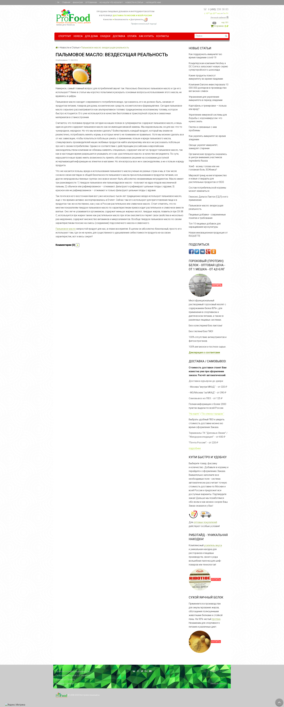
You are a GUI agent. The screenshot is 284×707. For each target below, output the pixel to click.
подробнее (195, 448)
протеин (216, 619)
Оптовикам (91, 2)
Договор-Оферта (65, 679)
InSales (224, 694)
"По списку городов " (212, 413)
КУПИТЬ (216, 579)
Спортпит (64, 36)
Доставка (119, 36)
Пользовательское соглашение (73, 675)
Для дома (91, 36)
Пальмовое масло (66, 228)
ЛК (58, 2)
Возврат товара (64, 683)
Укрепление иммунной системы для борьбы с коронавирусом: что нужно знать (208, 118)
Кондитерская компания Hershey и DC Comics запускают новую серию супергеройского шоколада (208, 66)
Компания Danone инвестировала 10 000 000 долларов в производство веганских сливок (208, 88)
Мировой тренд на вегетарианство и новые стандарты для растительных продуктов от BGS (208, 178)
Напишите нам (153, 2)
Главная (66, 2)
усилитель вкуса (213, 545)
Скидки (105, 36)
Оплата (132, 36)
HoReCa (78, 36)
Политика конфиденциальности (72, 671)
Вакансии (78, 2)
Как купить (146, 36)
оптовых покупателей (205, 522)
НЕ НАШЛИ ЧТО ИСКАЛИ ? (111, 2)
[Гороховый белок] (200, 285)
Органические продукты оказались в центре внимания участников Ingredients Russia (208, 157)
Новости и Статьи (134, 2)
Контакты (162, 36)
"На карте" (194, 413)
